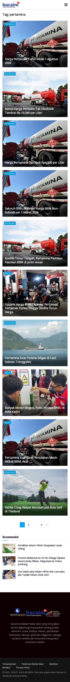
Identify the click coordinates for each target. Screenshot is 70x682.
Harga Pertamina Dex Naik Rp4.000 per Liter (34, 162)
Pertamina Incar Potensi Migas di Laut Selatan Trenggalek (30, 360)
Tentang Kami (9, 663)
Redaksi (6, 667)
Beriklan (54, 663)
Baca (7, 273)
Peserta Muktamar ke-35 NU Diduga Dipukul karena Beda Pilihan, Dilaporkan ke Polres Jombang (41, 561)
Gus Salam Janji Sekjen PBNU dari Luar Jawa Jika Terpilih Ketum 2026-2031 (41, 573)
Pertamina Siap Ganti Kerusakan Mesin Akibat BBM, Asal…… (31, 459)
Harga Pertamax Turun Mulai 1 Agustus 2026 (31, 61)
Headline (10, 472)
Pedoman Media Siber (33, 663)
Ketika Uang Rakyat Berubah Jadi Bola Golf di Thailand (33, 509)
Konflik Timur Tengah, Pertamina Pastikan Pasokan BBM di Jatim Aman (33, 260)
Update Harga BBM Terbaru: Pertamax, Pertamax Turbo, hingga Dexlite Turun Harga (31, 308)
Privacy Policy (23, 667)
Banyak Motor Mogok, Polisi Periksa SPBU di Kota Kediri (35, 409)
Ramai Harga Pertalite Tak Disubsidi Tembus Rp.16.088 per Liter (29, 110)
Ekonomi (10, 24)
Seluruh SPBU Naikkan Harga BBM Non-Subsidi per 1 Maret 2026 (31, 210)
